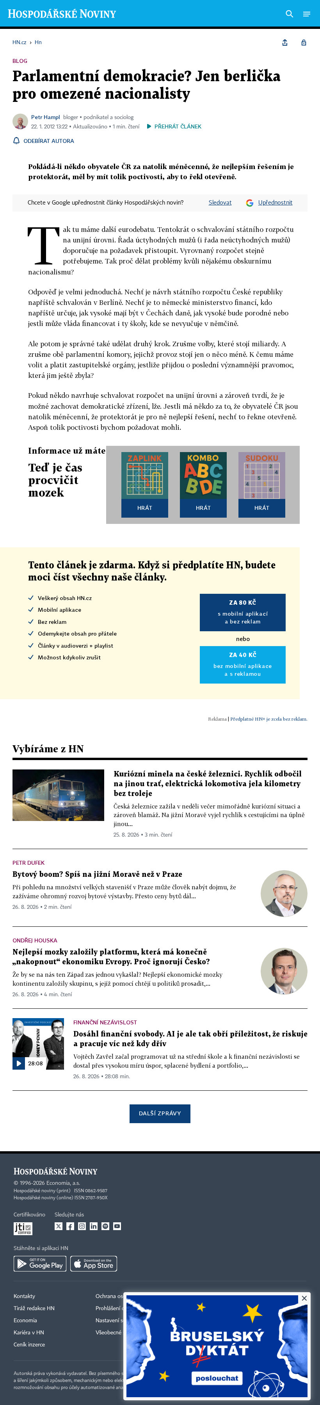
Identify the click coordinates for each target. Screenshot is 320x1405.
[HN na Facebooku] (70, 1226)
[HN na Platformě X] (58, 1226)
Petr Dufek (28, 862)
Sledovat (220, 203)
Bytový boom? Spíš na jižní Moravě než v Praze (97, 874)
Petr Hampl (45, 117)
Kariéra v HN (29, 1333)
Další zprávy (160, 1113)
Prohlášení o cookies (120, 1308)
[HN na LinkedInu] (94, 1226)
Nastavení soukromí (119, 1320)
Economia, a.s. (63, 1183)
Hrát (145, 507)
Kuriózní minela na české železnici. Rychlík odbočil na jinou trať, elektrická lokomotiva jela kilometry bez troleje (208, 784)
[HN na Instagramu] (82, 1226)
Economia (25, 1320)
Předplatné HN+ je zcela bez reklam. (269, 719)
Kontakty (24, 1296)
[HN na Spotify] (105, 1226)
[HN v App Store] (93, 1263)
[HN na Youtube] (117, 1226)
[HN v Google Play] (40, 1263)
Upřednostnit (275, 203)
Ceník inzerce (29, 1345)
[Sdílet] (285, 42)
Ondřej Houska (34, 940)
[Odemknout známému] (304, 42)
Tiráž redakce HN (34, 1308)
